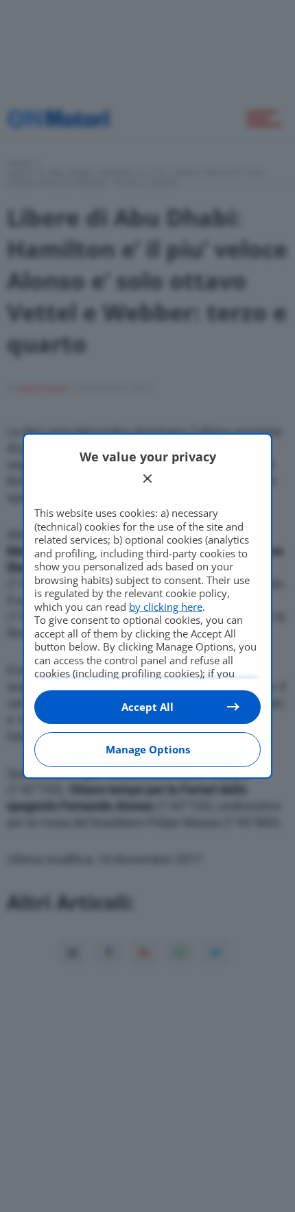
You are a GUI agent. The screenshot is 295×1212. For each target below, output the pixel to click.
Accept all (147, 707)
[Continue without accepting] (147, 478)
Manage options (148, 749)
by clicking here (165, 607)
